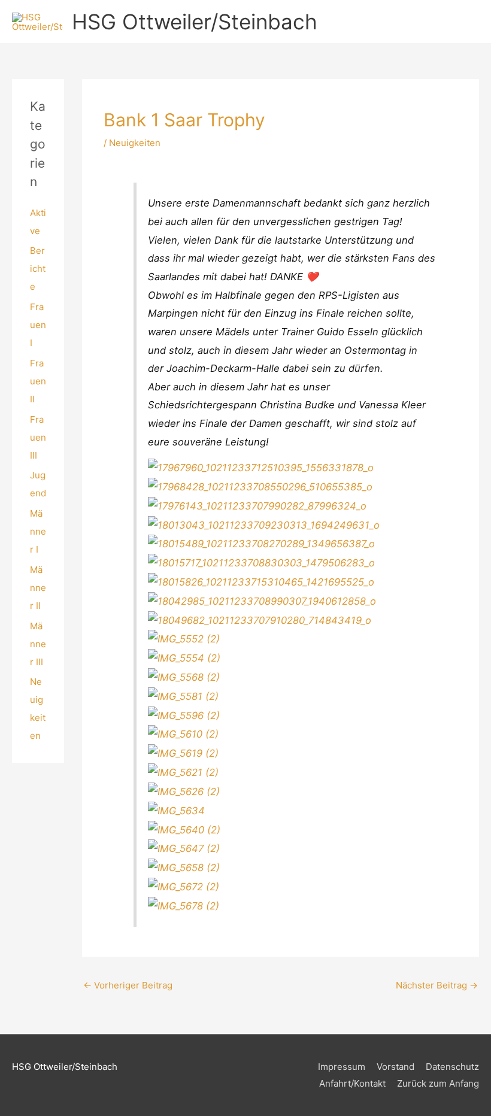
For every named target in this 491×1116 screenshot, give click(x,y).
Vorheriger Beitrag (127, 985)
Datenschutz (452, 1066)
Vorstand (395, 1066)
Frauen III (38, 437)
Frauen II (38, 381)
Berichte (38, 268)
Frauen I (38, 324)
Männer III (38, 644)
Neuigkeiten (134, 142)
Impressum (341, 1066)
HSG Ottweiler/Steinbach (194, 21)
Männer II (38, 587)
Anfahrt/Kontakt (352, 1083)
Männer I (38, 531)
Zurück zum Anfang (438, 1083)
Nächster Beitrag (437, 985)
